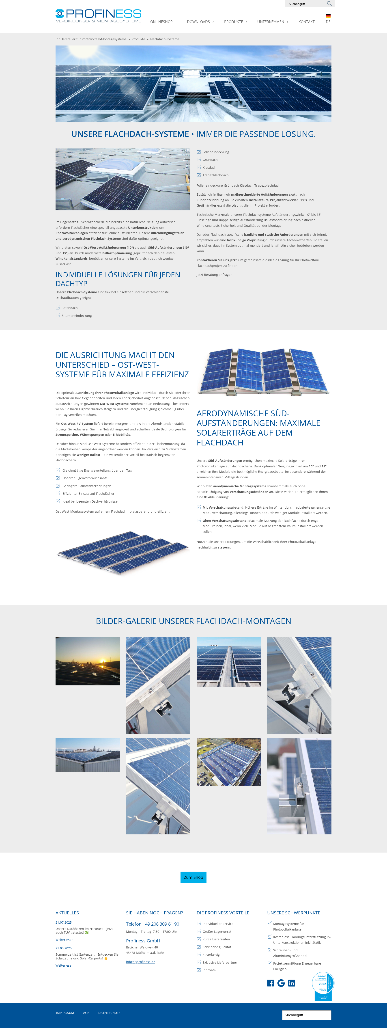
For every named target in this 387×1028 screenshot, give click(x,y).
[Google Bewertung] (281, 983)
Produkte (233, 21)
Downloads (198, 21)
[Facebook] (270, 983)
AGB (86, 1013)
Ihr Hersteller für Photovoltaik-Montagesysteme (91, 39)
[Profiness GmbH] (99, 16)
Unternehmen (270, 21)
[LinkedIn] (291, 983)
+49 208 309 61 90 (161, 924)
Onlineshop (161, 21)
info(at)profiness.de (140, 962)
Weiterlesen (64, 939)
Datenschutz (109, 1013)
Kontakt (307, 21)
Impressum (65, 1013)
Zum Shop (193, 877)
